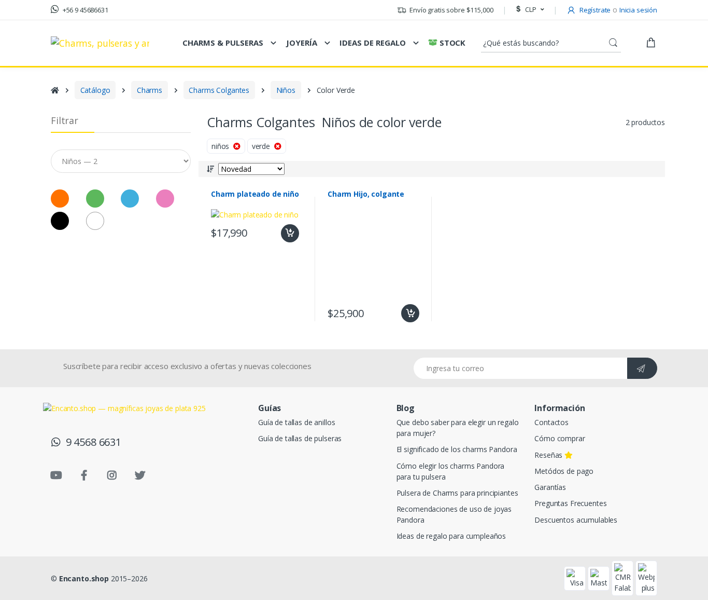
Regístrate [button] (594, 10)
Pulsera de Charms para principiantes (457, 493)
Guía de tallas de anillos (296, 422)
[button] (529, 10)
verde (263, 146)
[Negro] (21, 136)
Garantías (550, 487)
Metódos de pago (563, 471)
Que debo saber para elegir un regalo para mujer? (458, 427)
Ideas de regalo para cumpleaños (451, 536)
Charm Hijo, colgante (366, 194)
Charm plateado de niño (255, 194)
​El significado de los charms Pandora (457, 449)
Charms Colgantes (219, 90)
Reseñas (549, 455)
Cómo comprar (559, 438)
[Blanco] (54, 136)
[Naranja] (21, 114)
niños (222, 146)
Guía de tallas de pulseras (300, 438)
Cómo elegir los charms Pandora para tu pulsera (451, 471)
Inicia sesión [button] (638, 10)
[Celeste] (87, 114)
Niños (285, 90)
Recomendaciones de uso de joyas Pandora (454, 514)
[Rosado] (165, 198)
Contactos (551, 422)
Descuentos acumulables (575, 520)
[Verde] (54, 114)
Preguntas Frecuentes (570, 503)
